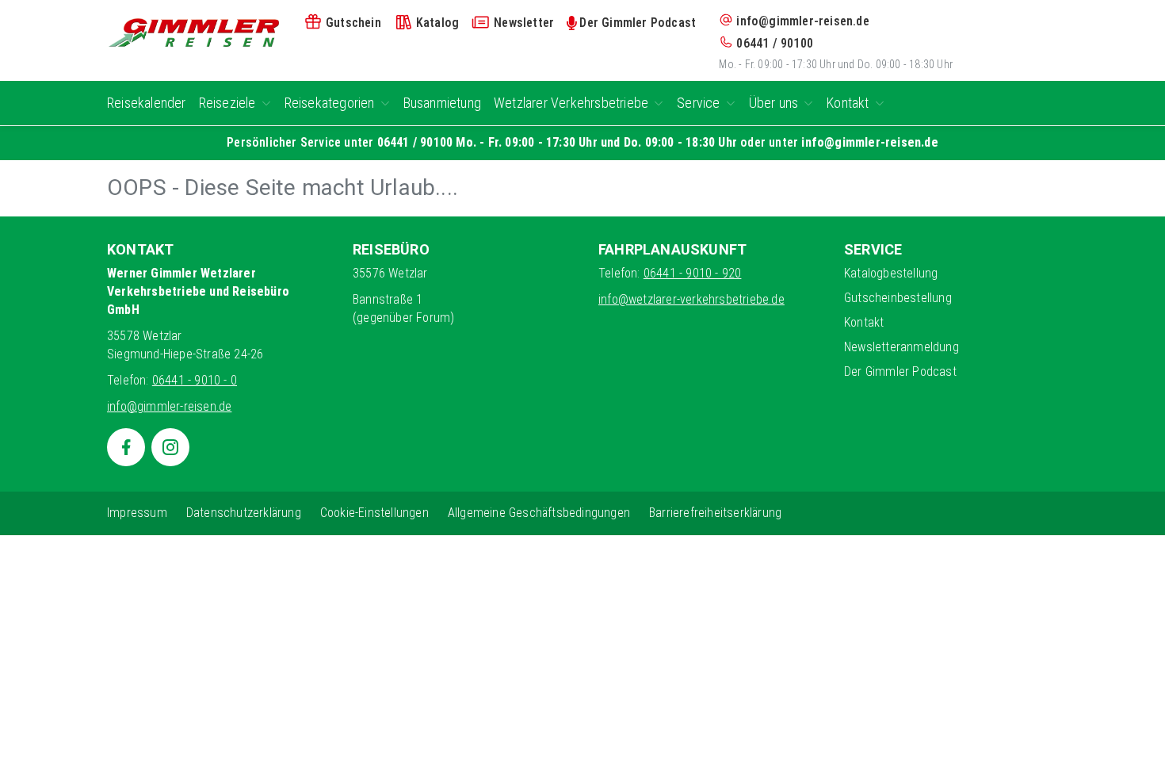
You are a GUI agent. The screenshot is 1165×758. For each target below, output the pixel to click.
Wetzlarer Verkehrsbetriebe (571, 102)
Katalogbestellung (891, 273)
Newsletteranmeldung (901, 346)
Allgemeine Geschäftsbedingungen (539, 512)
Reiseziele (227, 102)
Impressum (137, 512)
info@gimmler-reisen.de (802, 21)
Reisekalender (146, 102)
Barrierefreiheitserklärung (715, 512)
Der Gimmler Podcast (900, 371)
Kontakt (848, 102)
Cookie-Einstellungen (374, 512)
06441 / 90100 (774, 43)
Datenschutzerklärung (243, 512)
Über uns (774, 102)
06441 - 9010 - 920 (693, 273)
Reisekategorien (330, 102)
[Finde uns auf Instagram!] (170, 447)
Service (698, 102)
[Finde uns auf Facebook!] (126, 447)
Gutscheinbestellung (898, 297)
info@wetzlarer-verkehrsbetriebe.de (691, 299)
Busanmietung (442, 102)
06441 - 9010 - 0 (194, 380)
